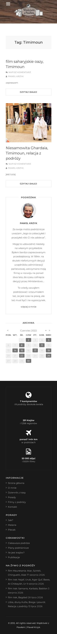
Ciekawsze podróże (19, 543)
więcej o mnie (28, 306)
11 (42, 345)
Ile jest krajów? (16, 552)
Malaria (12, 524)
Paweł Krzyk (16, 76)
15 (22, 350)
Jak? (10, 520)
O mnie (12, 487)
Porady (12, 497)
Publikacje (14, 557)
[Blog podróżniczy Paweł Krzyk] (28, 16)
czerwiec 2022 (28, 330)
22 (21, 355)
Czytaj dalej (28, 92)
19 (49, 350)
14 (15, 350)
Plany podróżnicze (18, 547)
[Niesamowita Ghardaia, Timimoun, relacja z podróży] (28, 122)
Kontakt (12, 506)
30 (28, 360)
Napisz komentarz (20, 72)
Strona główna (16, 483)
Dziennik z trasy (17, 492)
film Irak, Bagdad (17, 597)
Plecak (12, 529)
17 (35, 350)
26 (48, 355)
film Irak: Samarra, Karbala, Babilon (27, 588)
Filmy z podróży (17, 502)
